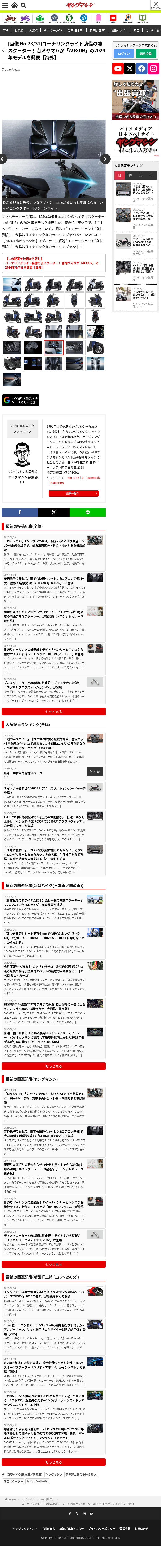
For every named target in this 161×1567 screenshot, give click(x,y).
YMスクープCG (53, 30)
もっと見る (53, 711)
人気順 (33, 30)
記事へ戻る (156, 7)
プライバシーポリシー (101, 1529)
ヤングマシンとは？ (25, 1529)
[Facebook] (20, 512)
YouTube (73, 478)
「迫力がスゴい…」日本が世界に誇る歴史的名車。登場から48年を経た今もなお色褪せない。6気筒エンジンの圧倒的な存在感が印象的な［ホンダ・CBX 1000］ (44, 743)
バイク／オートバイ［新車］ (38, 1499)
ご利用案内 (48, 1529)
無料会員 (146, 53)
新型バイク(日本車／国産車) (24, 1474)
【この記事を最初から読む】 (51, 262)
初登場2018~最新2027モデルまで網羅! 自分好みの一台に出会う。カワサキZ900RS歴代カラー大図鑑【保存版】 (44, 1006)
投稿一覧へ (72, 493)
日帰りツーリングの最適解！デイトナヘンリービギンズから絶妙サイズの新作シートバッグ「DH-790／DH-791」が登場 (44, 651)
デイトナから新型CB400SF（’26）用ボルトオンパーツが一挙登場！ (45, 790)
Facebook (93, 478)
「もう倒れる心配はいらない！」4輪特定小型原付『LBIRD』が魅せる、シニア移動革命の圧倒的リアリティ (144, 294)
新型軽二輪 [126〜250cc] (82, 1474)
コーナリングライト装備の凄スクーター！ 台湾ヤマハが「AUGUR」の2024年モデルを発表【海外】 (78, 1503)
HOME (12, 1499)
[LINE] (88, 512)
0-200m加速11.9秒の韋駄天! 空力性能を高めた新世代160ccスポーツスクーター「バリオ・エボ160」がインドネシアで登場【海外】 (44, 1367)
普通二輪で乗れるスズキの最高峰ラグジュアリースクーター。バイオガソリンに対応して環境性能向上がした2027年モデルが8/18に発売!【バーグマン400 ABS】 (44, 1037)
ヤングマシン (54, 1474)
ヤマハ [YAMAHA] (38, 1481)
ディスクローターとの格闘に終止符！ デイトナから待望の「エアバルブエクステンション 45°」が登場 (42, 685)
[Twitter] (54, 512)
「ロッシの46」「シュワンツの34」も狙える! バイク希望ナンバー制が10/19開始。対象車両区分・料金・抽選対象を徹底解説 (44, 545)
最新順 (19, 30)
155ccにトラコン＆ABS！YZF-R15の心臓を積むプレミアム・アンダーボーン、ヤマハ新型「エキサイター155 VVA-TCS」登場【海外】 (45, 1329)
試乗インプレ (119, 30)
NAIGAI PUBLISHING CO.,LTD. (77, 1537)
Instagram (57, 483)
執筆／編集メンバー (71, 1529)
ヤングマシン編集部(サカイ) (143, 252)
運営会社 (124, 1529)
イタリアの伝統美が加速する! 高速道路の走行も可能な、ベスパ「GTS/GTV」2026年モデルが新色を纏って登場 (44, 1294)
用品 (136, 30)
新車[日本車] (75, 30)
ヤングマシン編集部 (143, 199)
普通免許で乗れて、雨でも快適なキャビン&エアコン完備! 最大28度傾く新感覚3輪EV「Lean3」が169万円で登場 (44, 580)
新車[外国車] (97, 30)
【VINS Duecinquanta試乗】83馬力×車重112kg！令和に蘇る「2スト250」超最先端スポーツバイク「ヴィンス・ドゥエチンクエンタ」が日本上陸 (44, 1400)
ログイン (124, 53)
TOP (6, 30)
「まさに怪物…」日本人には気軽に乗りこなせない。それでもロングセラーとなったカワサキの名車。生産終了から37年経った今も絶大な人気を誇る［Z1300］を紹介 (44, 854)
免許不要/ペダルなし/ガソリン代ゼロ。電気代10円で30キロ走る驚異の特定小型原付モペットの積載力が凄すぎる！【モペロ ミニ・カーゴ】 (43, 970)
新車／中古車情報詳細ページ (23, 773)
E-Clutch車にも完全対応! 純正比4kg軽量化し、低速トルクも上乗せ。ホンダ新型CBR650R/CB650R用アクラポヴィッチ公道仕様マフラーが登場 (44, 821)
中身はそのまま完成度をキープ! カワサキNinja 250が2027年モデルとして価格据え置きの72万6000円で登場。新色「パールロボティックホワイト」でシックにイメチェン (44, 1433)
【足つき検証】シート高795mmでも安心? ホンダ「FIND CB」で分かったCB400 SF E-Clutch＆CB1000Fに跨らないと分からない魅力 (44, 937)
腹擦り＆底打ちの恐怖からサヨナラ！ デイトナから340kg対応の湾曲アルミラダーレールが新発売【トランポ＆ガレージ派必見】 (43, 616)
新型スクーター (13, 1481)
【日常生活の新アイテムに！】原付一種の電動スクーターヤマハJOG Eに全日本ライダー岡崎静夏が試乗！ (43, 902)
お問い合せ (141, 1529)
